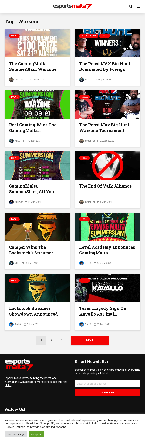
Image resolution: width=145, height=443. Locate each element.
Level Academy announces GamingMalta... (107, 249)
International (88, 36)
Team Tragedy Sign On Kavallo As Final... (102, 311)
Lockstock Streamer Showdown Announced (33, 311)
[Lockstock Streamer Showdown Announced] (37, 287)
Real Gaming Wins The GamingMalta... (32, 127)
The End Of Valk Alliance (105, 186)
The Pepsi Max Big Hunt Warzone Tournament (104, 127)
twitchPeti (19, 79)
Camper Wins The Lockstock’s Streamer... (32, 249)
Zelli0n (88, 263)
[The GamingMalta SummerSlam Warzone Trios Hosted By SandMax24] (37, 43)
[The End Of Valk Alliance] (107, 165)
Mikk (87, 79)
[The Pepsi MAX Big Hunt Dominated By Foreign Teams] (107, 43)
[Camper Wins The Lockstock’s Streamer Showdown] (37, 226)
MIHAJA (18, 202)
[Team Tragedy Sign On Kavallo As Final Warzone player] (107, 287)
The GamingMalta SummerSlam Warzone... (34, 66)
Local (14, 36)
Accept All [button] (36, 434)
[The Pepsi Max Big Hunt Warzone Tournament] (107, 104)
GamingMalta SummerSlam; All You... (33, 188)
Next (89, 340)
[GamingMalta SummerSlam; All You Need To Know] (37, 165)
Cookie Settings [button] (15, 434)
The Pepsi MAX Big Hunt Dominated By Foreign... (104, 66)
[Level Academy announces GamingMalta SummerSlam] (107, 226)
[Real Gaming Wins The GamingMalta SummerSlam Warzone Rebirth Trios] (37, 104)
